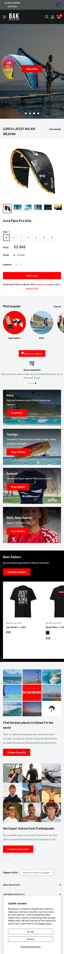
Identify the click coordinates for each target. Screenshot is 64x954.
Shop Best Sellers (16, 571)
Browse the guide (16, 752)
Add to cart (32, 275)
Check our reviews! (33, 353)
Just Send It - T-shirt (16, 627)
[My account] (52, 16)
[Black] (47, 632)
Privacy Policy (44, 923)
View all (57, 306)
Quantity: (7, 264)
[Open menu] (4, 17)
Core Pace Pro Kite (17, 221)
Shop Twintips (36, 68)
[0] (58, 17)
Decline (30, 939)
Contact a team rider (18, 849)
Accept (30, 931)
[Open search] (46, 16)
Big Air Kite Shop (14, 623)
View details (55, 129)
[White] (52, 632)
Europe (58, 4)
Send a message (44, 284)
